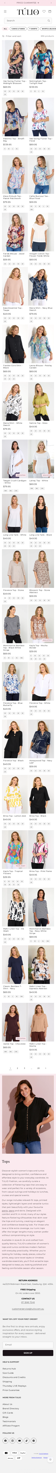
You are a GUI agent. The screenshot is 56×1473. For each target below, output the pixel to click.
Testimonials (9, 1421)
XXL (32, 209)
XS (31, 206)
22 (9, 379)
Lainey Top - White (38, 481)
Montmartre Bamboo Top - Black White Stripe (13, 647)
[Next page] (45, 1068)
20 (5, 94)
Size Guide (8, 1373)
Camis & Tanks (18, 29)
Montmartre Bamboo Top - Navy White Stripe (40, 931)
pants (5, 1210)
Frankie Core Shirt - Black (13, 366)
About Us (7, 1404)
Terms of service (37, 1457)
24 (13, 379)
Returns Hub (9, 1369)
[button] (5, 11)
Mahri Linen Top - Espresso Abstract (38, 987)
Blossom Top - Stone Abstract (39, 591)
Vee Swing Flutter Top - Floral (41, 140)
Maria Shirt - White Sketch (12, 424)
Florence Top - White (39, 703)
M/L (11, 490)
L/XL (16, 490)
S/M (5, 490)
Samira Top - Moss (38, 423)
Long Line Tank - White (14, 535)
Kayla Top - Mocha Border (38, 646)
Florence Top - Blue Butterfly (13, 704)
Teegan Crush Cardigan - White (14, 482)
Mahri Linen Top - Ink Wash (13, 930)
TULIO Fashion (43, 1453)
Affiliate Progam (11, 1426)
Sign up (28, 1353)
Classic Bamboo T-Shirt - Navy (12, 987)
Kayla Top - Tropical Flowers (13, 872)
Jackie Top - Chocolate (14, 1044)
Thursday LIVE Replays (14, 1386)
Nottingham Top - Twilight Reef (38, 82)
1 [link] (10, 1068)
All (5, 29)
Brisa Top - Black (37, 816)
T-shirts (33, 29)
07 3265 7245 (28, 1302)
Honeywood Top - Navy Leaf (40, 762)
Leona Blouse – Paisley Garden (40, 366)
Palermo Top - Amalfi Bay (13, 140)
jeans (11, 1210)
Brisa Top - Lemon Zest (14, 816)
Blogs (5, 1417)
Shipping (7, 1382)
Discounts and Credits (14, 1377)
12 (9, 91)
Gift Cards (8, 1413)
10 (5, 91)
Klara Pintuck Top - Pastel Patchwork (12, 197)
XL (43, 91)
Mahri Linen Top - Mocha (38, 1045)
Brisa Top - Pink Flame (40, 871)
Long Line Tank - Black (40, 535)
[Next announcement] (51, 3)
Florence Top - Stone (13, 590)
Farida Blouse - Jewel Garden (13, 255)
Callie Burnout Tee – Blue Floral (39, 197)
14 (13, 91)
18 (22, 91)
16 (18, 91)
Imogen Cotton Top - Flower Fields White (39, 255)
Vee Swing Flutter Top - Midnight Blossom (15, 82)
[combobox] (28, 21)
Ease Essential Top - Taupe (13, 309)
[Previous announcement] (5, 3)
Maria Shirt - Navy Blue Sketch (40, 309)
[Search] (49, 21)
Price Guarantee (11, 1390)
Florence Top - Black (13, 761)
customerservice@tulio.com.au (28, 1309)
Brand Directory (11, 1409)
